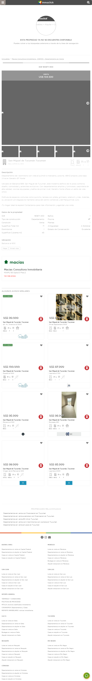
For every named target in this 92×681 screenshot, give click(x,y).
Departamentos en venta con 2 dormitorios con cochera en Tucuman (30, 522)
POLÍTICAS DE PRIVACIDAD (11, 601)
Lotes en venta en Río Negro (57, 645)
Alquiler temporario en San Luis (58, 588)
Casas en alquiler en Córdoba (11, 679)
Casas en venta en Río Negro (57, 654)
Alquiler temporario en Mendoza (58, 563)
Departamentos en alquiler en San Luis (60, 580)
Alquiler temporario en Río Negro (59, 660)
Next (87, 103)
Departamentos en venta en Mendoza (60, 552)
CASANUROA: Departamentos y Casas (14, 607)
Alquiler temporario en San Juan (12, 588)
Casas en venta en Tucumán (57, 629)
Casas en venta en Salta (10, 629)
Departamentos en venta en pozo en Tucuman (21, 525)
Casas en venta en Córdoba (11, 676)
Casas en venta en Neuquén (11, 654)
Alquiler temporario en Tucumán (58, 635)
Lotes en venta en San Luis (57, 574)
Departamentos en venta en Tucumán (60, 623)
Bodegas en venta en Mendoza (58, 561)
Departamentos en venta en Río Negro (60, 648)
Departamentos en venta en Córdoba (14, 670)
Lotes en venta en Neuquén (11, 645)
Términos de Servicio (55, 535)
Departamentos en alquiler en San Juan (15, 580)
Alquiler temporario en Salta (11, 635)
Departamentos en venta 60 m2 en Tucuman (20, 519)
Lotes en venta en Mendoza (57, 549)
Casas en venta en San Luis (57, 582)
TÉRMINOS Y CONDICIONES (11, 599)
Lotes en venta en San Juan (11, 574)
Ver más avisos (10, 276)
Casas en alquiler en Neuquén (11, 657)
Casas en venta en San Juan (11, 582)
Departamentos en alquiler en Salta (13, 626)
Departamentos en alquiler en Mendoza (61, 555)
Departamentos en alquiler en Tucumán (61, 626)
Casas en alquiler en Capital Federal (14, 558)
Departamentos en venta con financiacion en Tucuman (24, 513)
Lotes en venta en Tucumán (57, 620)
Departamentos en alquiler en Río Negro (61, 651)
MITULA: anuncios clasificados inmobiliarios (16, 604)
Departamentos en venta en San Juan (14, 577)
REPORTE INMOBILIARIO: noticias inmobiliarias (17, 610)
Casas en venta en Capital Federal (13, 555)
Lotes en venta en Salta (9, 620)
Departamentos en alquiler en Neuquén (15, 651)
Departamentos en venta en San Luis (60, 577)
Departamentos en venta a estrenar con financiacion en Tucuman (28, 516)
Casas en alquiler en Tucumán (57, 632)
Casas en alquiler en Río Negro (58, 657)
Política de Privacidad (39, 535)
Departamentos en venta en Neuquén (14, 648)
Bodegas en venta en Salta (11, 632)
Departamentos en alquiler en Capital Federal (17, 552)
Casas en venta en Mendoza (57, 558)
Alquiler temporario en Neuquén (12, 660)
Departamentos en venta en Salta (13, 623)
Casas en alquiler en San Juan (11, 585)
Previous (4, 103)
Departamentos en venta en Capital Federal (16, 549)
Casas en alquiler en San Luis (57, 585)
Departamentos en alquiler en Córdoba (15, 673)
